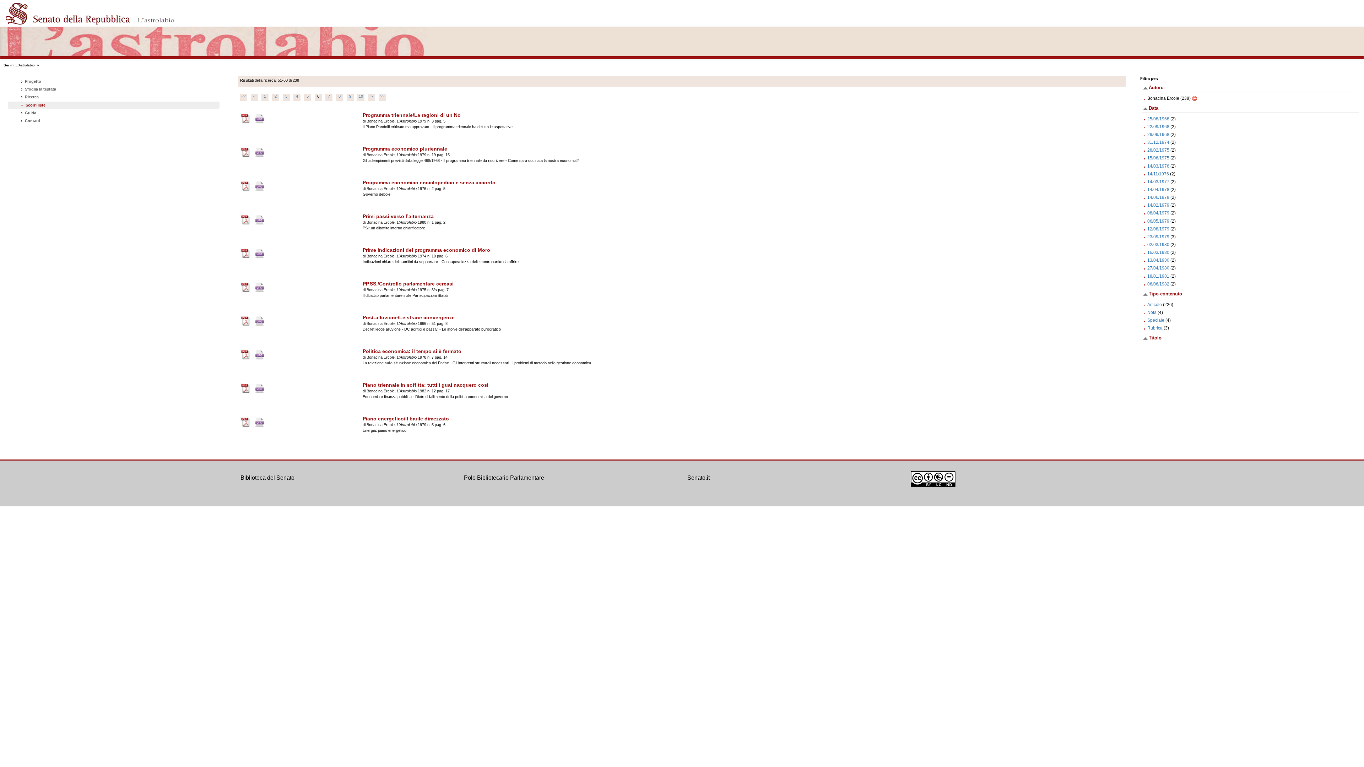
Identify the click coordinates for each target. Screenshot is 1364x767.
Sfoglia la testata (40, 89)
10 (361, 96)
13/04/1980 (1158, 260)
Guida (30, 113)
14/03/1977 (1158, 181)
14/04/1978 (1158, 189)
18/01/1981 (1158, 276)
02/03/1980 (1158, 244)
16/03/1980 (1158, 252)
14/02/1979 (1158, 205)
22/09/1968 (1158, 126)
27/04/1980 (1158, 268)
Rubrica (1155, 328)
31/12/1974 (1158, 142)
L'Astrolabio (25, 65)
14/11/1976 (1158, 174)
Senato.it (698, 478)
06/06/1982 (1158, 284)
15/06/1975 (1158, 158)
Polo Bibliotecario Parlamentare (504, 478)
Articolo (1154, 304)
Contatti (32, 121)
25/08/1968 (1158, 118)
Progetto (32, 81)
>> (382, 96)
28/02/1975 (1158, 150)
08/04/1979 (1158, 213)
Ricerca (31, 97)
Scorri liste (35, 105)
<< (244, 96)
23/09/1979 (1158, 236)
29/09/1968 (1158, 134)
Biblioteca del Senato (267, 478)
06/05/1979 (1158, 221)
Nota (1152, 312)
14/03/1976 (1158, 166)
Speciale (1155, 320)
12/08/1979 (1158, 229)
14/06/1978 (1158, 197)
